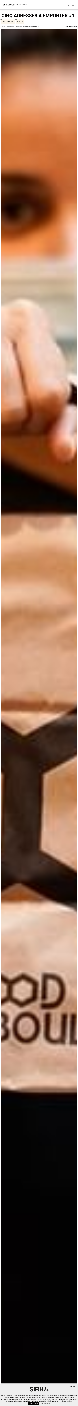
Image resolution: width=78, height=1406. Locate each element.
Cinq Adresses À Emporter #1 (14, 26)
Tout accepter (33, 1403)
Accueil (3, 26)
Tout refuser (72, 1386)
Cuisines (20, 22)
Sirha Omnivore (8, 22)
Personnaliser (45, 1403)
